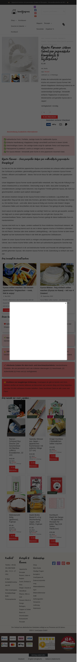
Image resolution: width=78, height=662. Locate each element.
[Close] (65, 303)
